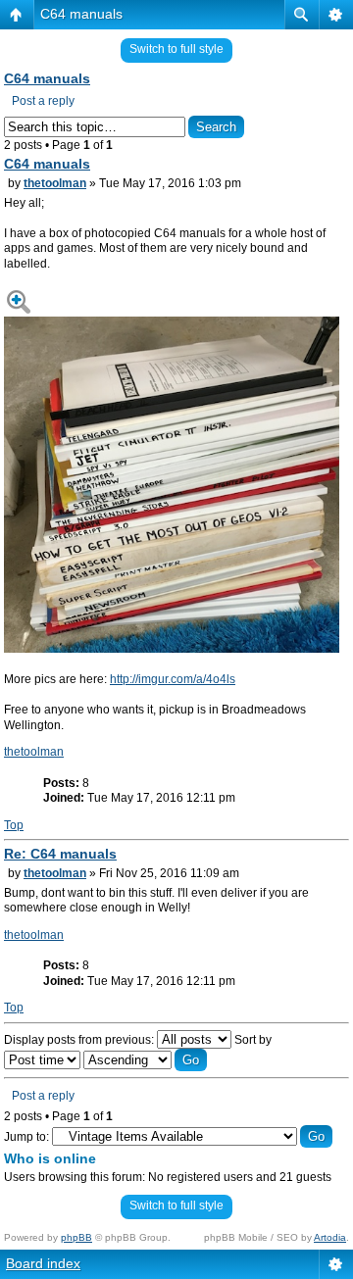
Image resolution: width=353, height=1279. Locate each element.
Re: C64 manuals (60, 853)
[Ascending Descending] (145, 1060)
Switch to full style (176, 49)
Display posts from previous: (80, 1040)
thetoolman (55, 183)
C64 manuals (81, 14)
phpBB (76, 1237)
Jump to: (26, 1137)
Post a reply (43, 101)
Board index (43, 1263)
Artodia (330, 1237)
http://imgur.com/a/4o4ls (172, 679)
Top (14, 825)
